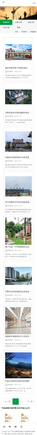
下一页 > (31, 401)
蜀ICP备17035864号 (10, 434)
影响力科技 (28, 434)
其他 (18, 27)
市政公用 (18, 22)
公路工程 (31, 22)
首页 (16, 32)
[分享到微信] (10, 427)
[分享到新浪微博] (4, 427)
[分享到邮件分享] (15, 427)
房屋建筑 (6, 22)
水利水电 (6, 27)
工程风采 (24, 32)
